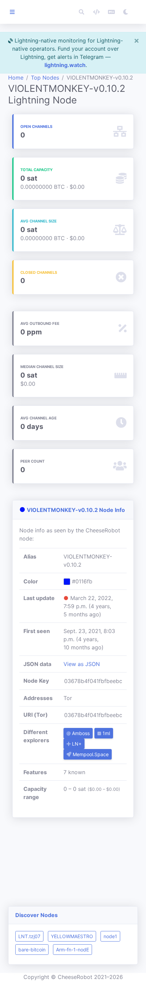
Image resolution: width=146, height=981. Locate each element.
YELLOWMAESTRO (72, 936)
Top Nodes (45, 77)
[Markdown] (111, 12)
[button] (81, 12)
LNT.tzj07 (29, 936)
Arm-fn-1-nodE (72, 949)
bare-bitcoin (31, 949)
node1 (110, 936)
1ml (105, 733)
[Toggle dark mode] (125, 12)
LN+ (76, 744)
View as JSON (81, 664)
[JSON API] (96, 12)
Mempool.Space (90, 754)
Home (15, 77)
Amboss (80, 733)
